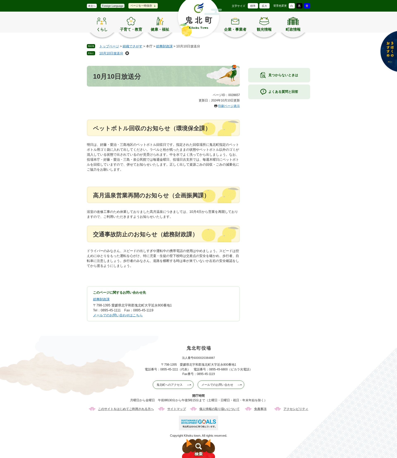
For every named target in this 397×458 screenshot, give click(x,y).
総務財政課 (164, 46)
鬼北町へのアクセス (170, 384)
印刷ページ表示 (229, 106)
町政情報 (293, 29)
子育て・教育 (131, 29)
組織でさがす (132, 46)
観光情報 (264, 29)
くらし (102, 29)
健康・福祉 (160, 29)
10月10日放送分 (111, 53)
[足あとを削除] (127, 53)
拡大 (264, 5)
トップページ (109, 46)
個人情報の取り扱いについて (219, 409)
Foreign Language (112, 5)
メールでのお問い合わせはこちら (118, 315)
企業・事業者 (235, 29)
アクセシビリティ (295, 409)
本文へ (92, 6)
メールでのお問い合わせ (217, 384)
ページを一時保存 (141, 5)
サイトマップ (176, 409)
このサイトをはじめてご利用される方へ (126, 409)
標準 (253, 5)
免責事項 (260, 409)
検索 (198, 448)
